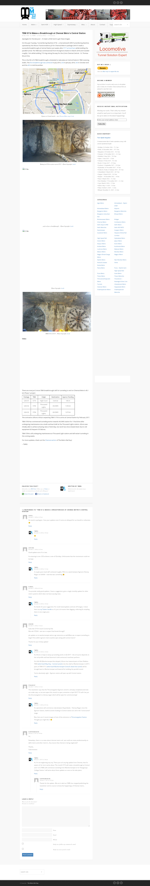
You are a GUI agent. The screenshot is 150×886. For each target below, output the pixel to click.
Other (116, 262)
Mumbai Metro (118, 252)
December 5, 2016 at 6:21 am (35, 588)
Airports (116, 208)
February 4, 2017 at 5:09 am (35, 733)
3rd (76, 63)
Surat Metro (118, 273)
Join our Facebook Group (121, 2)
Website (55, 839)
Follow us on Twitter (117, 2)
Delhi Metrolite (101, 227)
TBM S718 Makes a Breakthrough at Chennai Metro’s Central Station (54, 33)
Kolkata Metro (101, 246)
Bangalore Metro (102, 211)
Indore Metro (101, 241)
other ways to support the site (110, 71)
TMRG (34, 35)
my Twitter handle (46, 609)
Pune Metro (100, 273)
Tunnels (99, 284)
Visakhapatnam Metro (104, 289)
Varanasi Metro (101, 287)
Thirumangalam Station (79, 717)
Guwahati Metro (102, 233)
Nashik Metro (101, 260)
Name (54, 830)
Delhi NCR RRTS (119, 227)
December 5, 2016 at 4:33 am (35, 517)
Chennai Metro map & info (66, 116)
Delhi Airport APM (102, 225)
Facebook (117, 882)
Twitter (46, 489)
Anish (74, 164)
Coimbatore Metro (120, 222)
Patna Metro (101, 268)
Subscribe (101, 124)
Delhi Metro (118, 225)
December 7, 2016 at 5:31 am (35, 687)
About (93, 25)
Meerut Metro (101, 252)
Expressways (101, 230)
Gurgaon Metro (119, 230)
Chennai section (50, 440)
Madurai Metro (118, 249)
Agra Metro (100, 203)
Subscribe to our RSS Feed (114, 2)
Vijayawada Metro (119, 287)
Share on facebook (43, 494)
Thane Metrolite (119, 276)
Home (24, 25)
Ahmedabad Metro (103, 208)
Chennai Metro (42, 35)
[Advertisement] (56, 463)
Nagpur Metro (118, 254)
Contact (102, 25)
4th (29, 65)
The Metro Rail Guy (33, 883)
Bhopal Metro (118, 214)
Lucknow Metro (102, 249)
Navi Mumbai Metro (120, 260)
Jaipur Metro (118, 241)
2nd (62, 63)
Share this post (28, 494)
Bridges (116, 219)
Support (112, 25)
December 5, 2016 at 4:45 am (35, 549)
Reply (30, 526)
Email (54, 835)
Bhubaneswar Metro (103, 219)
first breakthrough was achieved (41, 63)
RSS (114, 882)
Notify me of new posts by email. (61, 849)
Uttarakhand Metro (120, 284)
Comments (51, 35)
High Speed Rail (102, 238)
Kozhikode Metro (119, 246)
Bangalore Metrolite (120, 211)
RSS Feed (33, 489)
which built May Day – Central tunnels (50, 664)
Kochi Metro (118, 244)
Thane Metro (101, 276)
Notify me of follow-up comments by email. (64, 844)
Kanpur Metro (101, 244)
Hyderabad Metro (119, 238)
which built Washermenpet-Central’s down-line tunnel (64, 667)
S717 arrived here (69, 48)
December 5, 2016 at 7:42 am (35, 626)
